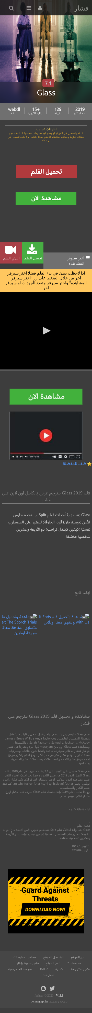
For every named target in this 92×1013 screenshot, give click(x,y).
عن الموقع (77, 957)
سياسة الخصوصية (20, 969)
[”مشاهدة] (63, 622)
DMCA (44, 969)
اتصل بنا (48, 975)
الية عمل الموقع (53, 957)
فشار (81, 8)
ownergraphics (40, 1001)
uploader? (74, 963)
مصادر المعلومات (25, 957)
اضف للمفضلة (75, 463)
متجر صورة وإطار (28, 963)
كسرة (59, 969)
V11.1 (59, 995)
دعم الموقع (53, 963)
